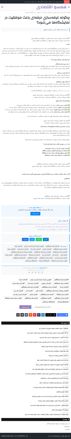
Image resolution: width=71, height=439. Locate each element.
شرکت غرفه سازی (18, 283)
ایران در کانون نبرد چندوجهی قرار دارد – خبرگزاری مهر (52, 229)
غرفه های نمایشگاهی (31, 298)
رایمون (66, 144)
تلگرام (45, 239)
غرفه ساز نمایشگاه (62, 294)
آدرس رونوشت (25, 307)
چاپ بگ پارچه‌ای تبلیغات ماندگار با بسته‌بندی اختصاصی (35, 210)
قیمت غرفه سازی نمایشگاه (13, 298)
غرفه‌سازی (66, 55)
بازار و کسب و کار (61, 12)
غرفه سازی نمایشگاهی (60, 298)
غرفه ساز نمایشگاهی (46, 294)
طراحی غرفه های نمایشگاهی (29, 287)
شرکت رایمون (46, 283)
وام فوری (67, 429)
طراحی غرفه (63, 287)
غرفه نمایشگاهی (45, 298)
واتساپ (39, 239)
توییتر (32, 239)
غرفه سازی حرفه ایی (19, 294)
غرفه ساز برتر (18, 291)
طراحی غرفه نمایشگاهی (49, 287)
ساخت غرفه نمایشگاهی (60, 283)
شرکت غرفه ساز (32, 283)
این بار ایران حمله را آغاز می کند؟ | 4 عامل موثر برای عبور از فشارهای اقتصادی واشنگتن (43, 224)
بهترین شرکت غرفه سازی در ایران (40, 279)
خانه (67, 12)
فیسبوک (25, 239)
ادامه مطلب (35, 213)
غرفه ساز (29, 291)
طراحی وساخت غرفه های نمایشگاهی (56, 291)
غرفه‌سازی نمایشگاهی (63, 90)
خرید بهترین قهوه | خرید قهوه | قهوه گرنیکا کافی (58, 423)
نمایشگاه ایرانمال (62, 302)
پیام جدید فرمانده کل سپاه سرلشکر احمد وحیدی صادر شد (51, 226)
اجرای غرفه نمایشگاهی (60, 279)
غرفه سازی (33, 294)
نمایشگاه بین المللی (48, 302)
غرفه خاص (39, 291)
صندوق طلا (67, 426)
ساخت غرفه (22, 279)
